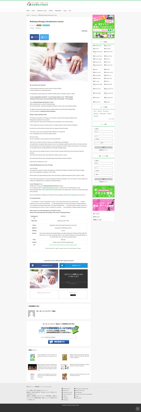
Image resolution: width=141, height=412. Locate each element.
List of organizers (67, 394)
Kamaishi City (98, 62)
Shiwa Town (97, 102)
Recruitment (103, 113)
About (28, 10)
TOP (29, 15)
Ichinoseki (108, 48)
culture (33, 28)
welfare (96, 116)
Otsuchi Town (109, 56)
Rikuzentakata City (99, 52)
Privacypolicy (79, 392)
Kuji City (108, 69)
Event (33, 10)
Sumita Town (98, 88)
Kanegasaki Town (98, 65)
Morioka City (98, 78)
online (96, 69)
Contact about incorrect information (84, 394)
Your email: (43, 337)
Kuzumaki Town (46, 25)
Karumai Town (109, 65)
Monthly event (66, 388)
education (39, 28)
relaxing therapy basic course (50, 187)
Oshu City (108, 62)
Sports (110, 113)
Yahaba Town (109, 78)
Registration (58, 10)
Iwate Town (108, 45)
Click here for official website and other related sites (62, 245)
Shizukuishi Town (109, 89)
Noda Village (98, 75)
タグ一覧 (112, 119)
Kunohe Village (98, 59)
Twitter (65, 396)
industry (96, 113)
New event (65, 390)
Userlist (51, 10)
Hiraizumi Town (109, 72)
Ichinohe (97, 48)
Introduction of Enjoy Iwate (82, 388)
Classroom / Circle (42, 10)
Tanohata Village (98, 85)
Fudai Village (98, 93)
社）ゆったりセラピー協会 (46, 311)
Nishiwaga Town (109, 98)
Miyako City (108, 75)
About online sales (80, 390)
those (73, 195)
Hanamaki (34, 15)
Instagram (65, 399)
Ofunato (108, 59)
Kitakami (108, 102)
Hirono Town (98, 72)
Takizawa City (109, 84)
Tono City (97, 81)
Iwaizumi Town (109, 51)
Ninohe (107, 81)
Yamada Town (98, 45)
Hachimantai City (109, 94)
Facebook (65, 397)
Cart (70, 10)
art (95, 111)
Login (64, 10)
